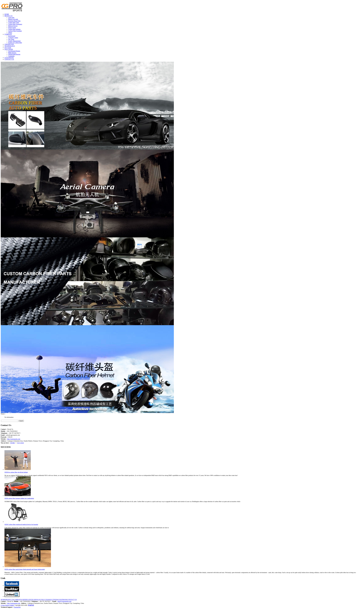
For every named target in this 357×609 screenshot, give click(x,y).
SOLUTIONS (8, 49)
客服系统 (31, 605)
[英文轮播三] (87, 237)
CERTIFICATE (9, 44)
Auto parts (11, 17)
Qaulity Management (14, 41)
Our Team (11, 39)
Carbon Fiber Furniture (15, 31)
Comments (11, 56)
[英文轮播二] (87, 149)
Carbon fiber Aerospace (15, 24)
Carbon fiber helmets (14, 29)
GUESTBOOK (9, 57)
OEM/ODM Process (14, 54)
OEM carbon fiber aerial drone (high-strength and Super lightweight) (24, 569)
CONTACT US (9, 59)
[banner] (87, 324)
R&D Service (12, 52)
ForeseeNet (17, 607)
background (11, 36)
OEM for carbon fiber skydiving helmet (16, 472)
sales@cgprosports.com (64, 601)
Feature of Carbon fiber (15, 42)
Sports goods (12, 27)
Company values (13, 37)
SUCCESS (7, 47)
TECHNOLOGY (9, 46)
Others (10, 32)
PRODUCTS (8, 16)
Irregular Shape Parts (14, 21)
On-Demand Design (14, 51)
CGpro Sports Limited (7, 605)
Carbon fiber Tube (13, 22)
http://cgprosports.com (13, 439)
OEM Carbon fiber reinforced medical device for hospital (21, 524)
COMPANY (8, 34)
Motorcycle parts (13, 19)
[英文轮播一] (87, 412)
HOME (6, 14)
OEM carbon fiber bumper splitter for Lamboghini (19, 498)
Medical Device (12, 26)
